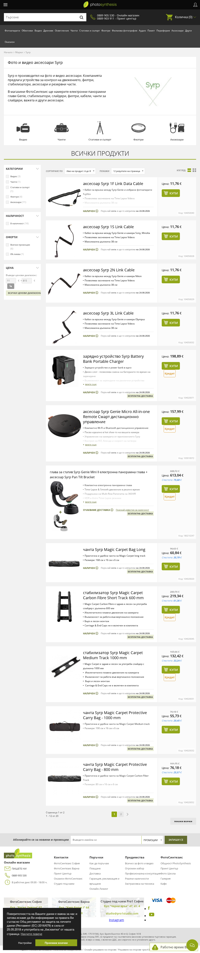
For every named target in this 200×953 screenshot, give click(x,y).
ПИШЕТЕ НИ (19, 868)
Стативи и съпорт (89, 30)
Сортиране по (54, 171)
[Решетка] (194, 170)
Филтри (105, 30)
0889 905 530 (19, 875)
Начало (8, 52)
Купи (174, 193)
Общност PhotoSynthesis (176, 863)
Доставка (95, 873)
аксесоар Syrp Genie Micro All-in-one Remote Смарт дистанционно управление (116, 416)
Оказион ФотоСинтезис (68, 878)
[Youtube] (151, 916)
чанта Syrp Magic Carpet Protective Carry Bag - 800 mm (115, 767)
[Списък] (189, 170)
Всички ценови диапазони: (25, 292)
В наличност (19, 223)
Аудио (142, 30)
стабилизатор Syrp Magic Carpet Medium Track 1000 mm (113, 655)
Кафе (164, 883)
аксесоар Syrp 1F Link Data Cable (113, 183)
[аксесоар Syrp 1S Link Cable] (64, 240)
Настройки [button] (25, 943)
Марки (19, 52)
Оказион (10, 42)
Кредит (170, 373)
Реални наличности (137, 878)
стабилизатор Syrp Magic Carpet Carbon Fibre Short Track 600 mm (113, 595)
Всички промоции (20, 246)
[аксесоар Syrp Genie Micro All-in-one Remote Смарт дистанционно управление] (64, 425)
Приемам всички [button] (56, 943)
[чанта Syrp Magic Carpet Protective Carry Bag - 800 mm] (64, 778)
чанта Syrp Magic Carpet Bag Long (114, 549)
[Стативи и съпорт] (100, 128)
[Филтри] (138, 128)
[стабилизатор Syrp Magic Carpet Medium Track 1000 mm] (64, 666)
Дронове (48, 30)
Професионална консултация (143, 873)
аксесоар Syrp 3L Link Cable (108, 313)
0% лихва (17, 254)
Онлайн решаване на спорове (100, 949)
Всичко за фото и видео (139, 863)
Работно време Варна (177, 947)
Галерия (166, 878)
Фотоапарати (12, 30)
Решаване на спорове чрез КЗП (134, 949)
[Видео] (23, 128)
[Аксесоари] (177, 128)
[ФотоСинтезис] (100, 4)
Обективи (27, 30)
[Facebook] (149, 909)
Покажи (104, 171)
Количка (183, 17)
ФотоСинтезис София (67, 863)
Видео (38, 30)
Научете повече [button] (31, 934)
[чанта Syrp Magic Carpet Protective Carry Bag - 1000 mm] (64, 726)
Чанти (74, 30)
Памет (151, 30)
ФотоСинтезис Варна (66, 868)
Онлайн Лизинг (98, 888)
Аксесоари (177, 30)
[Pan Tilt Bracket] (60, 522)
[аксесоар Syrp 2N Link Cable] (64, 284)
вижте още (90, 384)
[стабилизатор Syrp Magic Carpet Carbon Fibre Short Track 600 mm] (64, 606)
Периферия (163, 30)
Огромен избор (134, 868)
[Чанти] (61, 128)
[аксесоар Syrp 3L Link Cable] (64, 327)
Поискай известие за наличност (132, 509)
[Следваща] (127, 814)
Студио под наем (64, 883)
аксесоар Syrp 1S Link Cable (108, 226)
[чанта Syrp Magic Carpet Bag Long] (64, 563)
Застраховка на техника (139, 883)
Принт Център (62, 873)
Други (188, 30)
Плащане (95, 868)
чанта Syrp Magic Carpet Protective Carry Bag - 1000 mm (115, 715)
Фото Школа (168, 873)
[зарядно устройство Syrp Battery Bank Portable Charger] (64, 370)
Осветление (62, 30)
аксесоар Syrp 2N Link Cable (109, 270)
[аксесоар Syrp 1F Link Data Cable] (64, 197)
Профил (195, 4)
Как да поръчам (99, 863)
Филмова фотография (124, 30)
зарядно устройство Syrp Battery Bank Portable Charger (113, 359)
